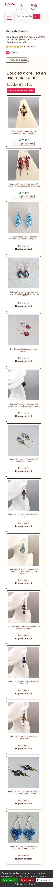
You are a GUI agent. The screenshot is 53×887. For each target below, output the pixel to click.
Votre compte (21, 9)
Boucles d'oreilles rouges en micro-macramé (23, 350)
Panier (33, 7)
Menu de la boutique (18, 60)
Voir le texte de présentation (20, 90)
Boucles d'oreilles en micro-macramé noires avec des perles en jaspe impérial (23, 405)
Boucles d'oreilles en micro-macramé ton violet (23, 515)
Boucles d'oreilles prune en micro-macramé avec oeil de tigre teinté (24, 132)
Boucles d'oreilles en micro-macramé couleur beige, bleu (24, 460)
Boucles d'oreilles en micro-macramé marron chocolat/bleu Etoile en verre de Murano (24, 294)
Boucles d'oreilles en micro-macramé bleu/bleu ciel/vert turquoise (24, 848)
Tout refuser (27, 880)
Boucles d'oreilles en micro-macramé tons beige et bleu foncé (24, 627)
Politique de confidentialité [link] (26, 884)
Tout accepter (10, 880)
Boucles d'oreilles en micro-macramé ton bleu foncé (23, 682)
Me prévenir (23, 246)
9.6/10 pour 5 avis (27, 46)
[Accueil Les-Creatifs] (9, 4)
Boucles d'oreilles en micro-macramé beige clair (24, 737)
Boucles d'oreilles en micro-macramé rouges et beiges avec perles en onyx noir (24, 185)
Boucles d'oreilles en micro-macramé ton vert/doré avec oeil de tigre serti (23, 793)
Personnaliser (44, 880)
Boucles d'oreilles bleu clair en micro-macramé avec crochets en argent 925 (23, 238)
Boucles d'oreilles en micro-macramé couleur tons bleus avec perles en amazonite (24, 571)
